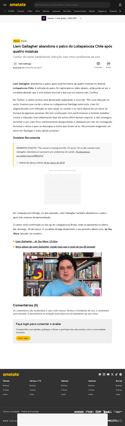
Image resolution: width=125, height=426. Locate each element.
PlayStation (114, 11)
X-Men (29, 11)
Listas (5, 394)
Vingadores (102, 11)
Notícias (6, 385)
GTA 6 (37, 11)
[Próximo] (120, 11)
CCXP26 (11, 11)
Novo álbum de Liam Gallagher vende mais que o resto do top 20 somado (55, 246)
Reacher (46, 11)
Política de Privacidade (30, 411)
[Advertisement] (62, 74)
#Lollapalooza (83, 151)
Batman (92, 11)
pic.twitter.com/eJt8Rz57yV (29, 155)
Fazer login (23, 338)
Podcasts (20, 11)
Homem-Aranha (80, 11)
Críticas (6, 390)
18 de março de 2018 (53, 162)
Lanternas (56, 11)
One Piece (67, 11)
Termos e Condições (11, 411)
